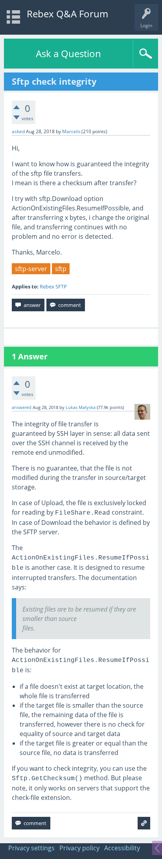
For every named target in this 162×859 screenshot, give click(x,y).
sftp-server (31, 268)
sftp (60, 268)
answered (21, 407)
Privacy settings (31, 848)
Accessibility (122, 848)
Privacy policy (79, 848)
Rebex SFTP (53, 286)
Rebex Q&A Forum (67, 13)
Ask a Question (68, 53)
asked (18, 131)
